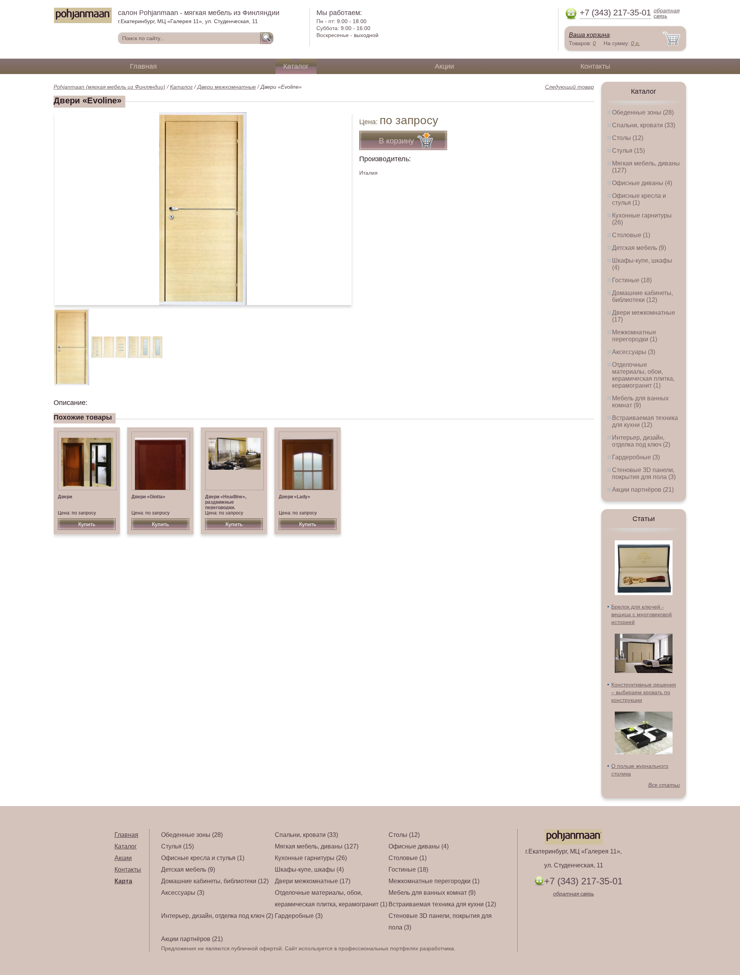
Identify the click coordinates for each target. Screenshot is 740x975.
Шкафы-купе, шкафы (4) (309, 869)
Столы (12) (627, 138)
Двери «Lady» (294, 496)
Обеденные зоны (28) (643, 112)
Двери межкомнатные (226, 87)
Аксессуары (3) (633, 352)
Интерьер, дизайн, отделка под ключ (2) (641, 441)
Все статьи (664, 785)
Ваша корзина (589, 35)
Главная (143, 66)
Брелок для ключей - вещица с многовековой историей (641, 614)
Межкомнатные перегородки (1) (634, 335)
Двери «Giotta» (148, 496)
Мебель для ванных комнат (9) (640, 401)
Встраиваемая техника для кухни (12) (645, 421)
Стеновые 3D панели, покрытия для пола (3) (644, 473)
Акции (444, 66)
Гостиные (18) (632, 280)
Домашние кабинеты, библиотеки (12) (642, 296)
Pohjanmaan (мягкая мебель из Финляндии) (109, 87)
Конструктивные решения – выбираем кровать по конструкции (643, 692)
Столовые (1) (631, 235)
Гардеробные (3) (636, 457)
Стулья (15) (628, 150)
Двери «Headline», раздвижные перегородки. (225, 502)
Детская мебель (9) (639, 248)
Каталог (296, 66)
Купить (86, 524)
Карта (123, 881)
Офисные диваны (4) (642, 183)
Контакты (595, 66)
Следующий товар (569, 87)
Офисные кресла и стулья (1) (639, 199)
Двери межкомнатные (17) (312, 881)
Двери (65, 496)
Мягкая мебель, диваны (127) (316, 846)
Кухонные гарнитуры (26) (311, 858)
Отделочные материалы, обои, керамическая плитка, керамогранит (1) (643, 375)
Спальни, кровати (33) (643, 125)
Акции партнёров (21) (643, 489)
